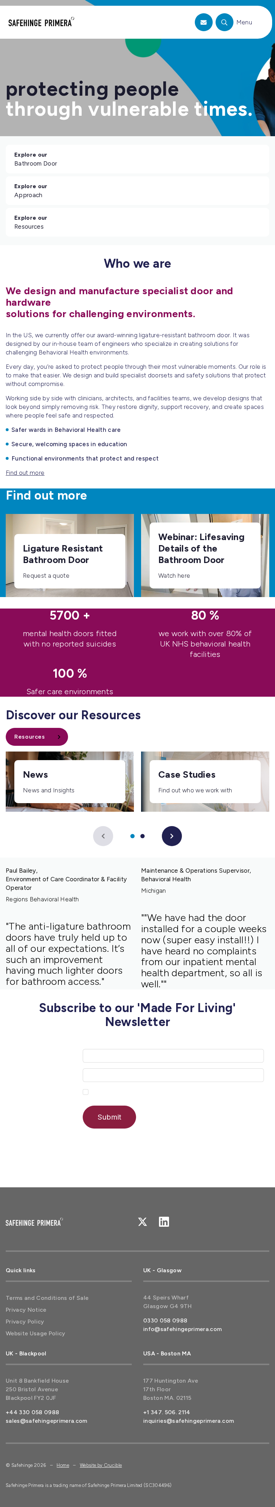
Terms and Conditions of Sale (47, 1297)
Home (63, 1465)
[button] (103, 836)
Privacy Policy (25, 1321)
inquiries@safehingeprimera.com (188, 1420)
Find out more (25, 472)
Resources (29, 736)
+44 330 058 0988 (32, 1412)
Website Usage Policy (36, 1333)
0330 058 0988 (165, 1320)
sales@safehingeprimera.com (46, 1420)
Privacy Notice (26, 1309)
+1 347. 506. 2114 (166, 1412)
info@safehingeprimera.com (182, 1329)
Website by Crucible (101, 1465)
